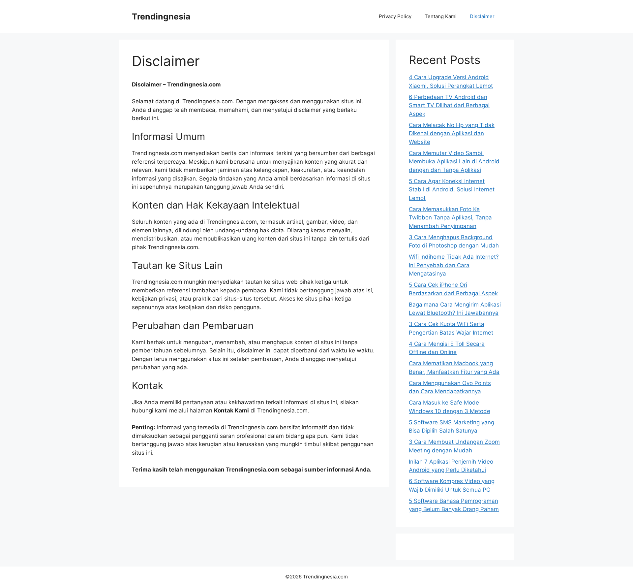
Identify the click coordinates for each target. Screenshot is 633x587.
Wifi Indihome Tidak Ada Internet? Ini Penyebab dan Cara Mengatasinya (454, 265)
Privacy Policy (395, 16)
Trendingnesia (161, 16)
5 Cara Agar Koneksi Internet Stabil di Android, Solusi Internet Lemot (452, 189)
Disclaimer (482, 16)
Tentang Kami (441, 16)
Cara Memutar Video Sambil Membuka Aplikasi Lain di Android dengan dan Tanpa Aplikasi (454, 161)
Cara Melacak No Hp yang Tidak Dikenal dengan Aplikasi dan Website (452, 133)
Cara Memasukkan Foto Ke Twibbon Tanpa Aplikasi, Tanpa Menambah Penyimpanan (450, 217)
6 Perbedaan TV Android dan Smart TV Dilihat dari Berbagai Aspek (449, 105)
